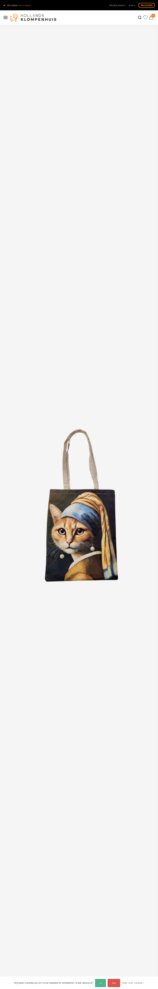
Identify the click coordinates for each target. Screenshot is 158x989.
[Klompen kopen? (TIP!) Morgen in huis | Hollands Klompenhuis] (33, 17)
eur (131, 5)
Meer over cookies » (133, 982)
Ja (100, 982)
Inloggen (146, 5)
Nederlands (116, 5)
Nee (114, 982)
